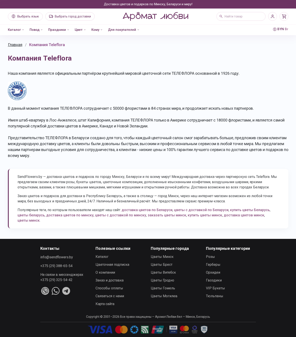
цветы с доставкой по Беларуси (201, 210)
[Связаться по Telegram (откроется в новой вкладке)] (66, 291)
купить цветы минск (205, 215)
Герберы (213, 264)
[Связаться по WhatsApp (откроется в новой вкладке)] (55, 291)
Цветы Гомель (163, 288)
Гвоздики (214, 280)
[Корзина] (284, 16)
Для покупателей (122, 30)
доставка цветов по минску (70, 215)
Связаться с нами (110, 296)
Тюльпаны (214, 296)
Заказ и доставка (110, 280)
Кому (95, 30)
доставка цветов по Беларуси (147, 210)
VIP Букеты (215, 288)
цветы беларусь (31, 215)
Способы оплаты (109, 288)
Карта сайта (105, 304)
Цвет (79, 30)
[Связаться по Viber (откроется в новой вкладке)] (45, 291)
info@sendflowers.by (56, 257)
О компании (105, 272)
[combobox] (241, 16)
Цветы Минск (162, 257)
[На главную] (155, 16)
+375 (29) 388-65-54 (56, 266)
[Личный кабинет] (272, 16)
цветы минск (29, 220)
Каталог (14, 30)
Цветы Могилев (164, 296)
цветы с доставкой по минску (120, 215)
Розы (210, 257)
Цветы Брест (161, 264)
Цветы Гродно (162, 280)
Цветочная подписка (112, 264)
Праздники (57, 30)
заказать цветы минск (167, 215)
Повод (34, 30)
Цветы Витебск (163, 272)
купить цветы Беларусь (250, 210)
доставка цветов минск (244, 215)
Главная (15, 44)
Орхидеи (213, 272)
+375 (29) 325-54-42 (56, 280)
